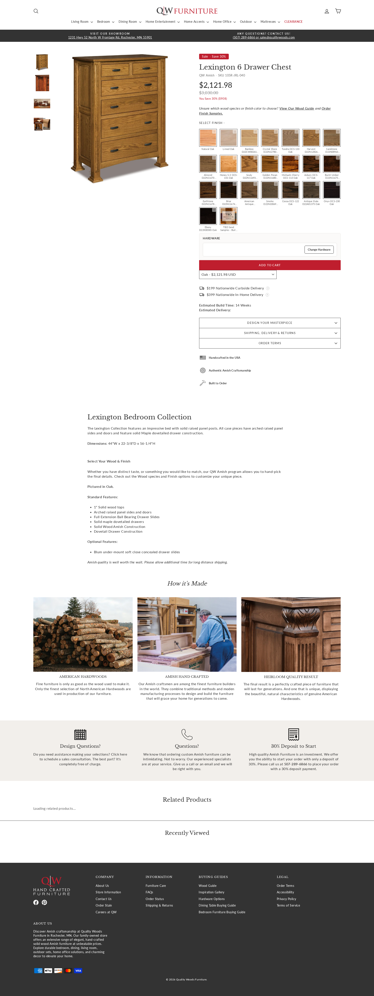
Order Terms (270, 343)
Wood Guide (207, 885)
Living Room (80, 21)
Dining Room (128, 21)
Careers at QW (106, 912)
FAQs (149, 892)
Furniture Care (156, 885)
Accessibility (285, 892)
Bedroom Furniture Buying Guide (222, 912)
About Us (102, 885)
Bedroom (104, 21)
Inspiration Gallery (211, 892)
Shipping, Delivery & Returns (270, 333)
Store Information (108, 892)
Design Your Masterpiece (269, 322)
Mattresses (269, 21)
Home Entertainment (161, 21)
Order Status (155, 899)
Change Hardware (319, 249)
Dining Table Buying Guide (217, 905)
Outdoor (246, 21)
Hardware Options (212, 899)
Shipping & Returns (159, 905)
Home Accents (195, 21)
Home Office (222, 21)
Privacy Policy (286, 899)
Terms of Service (288, 905)
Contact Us (103, 899)
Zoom (214, 132)
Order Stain (104, 905)
